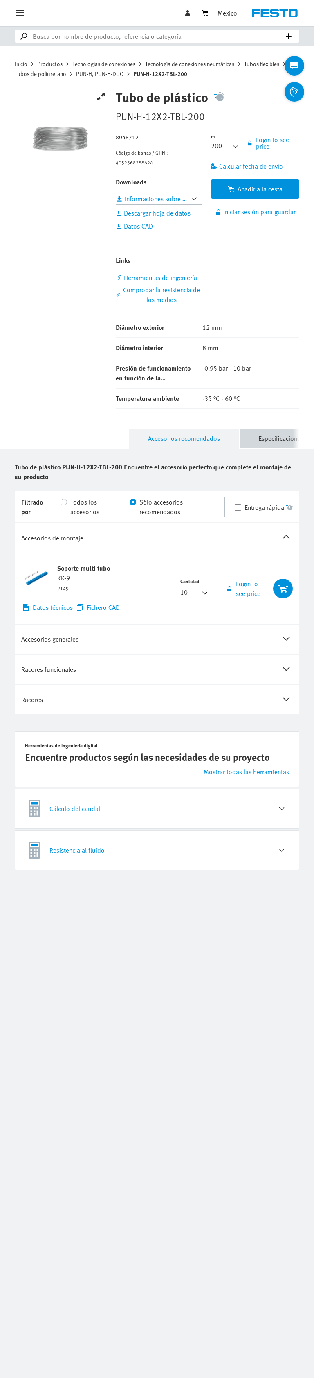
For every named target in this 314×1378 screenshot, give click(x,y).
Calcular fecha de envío (251, 166)
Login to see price (248, 588)
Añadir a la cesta (260, 189)
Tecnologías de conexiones (103, 64)
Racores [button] (32, 700)
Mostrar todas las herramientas (246, 772)
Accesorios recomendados (184, 438)
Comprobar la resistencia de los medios (161, 294)
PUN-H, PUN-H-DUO (99, 73)
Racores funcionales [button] (48, 669)
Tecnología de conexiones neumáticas (189, 64)
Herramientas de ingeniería (160, 277)
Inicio (21, 64)
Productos (50, 64)
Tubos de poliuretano (40, 73)
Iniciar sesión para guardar (259, 212)
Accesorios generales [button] (49, 639)
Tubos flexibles (261, 64)
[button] (188, 13)
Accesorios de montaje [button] (52, 538)
